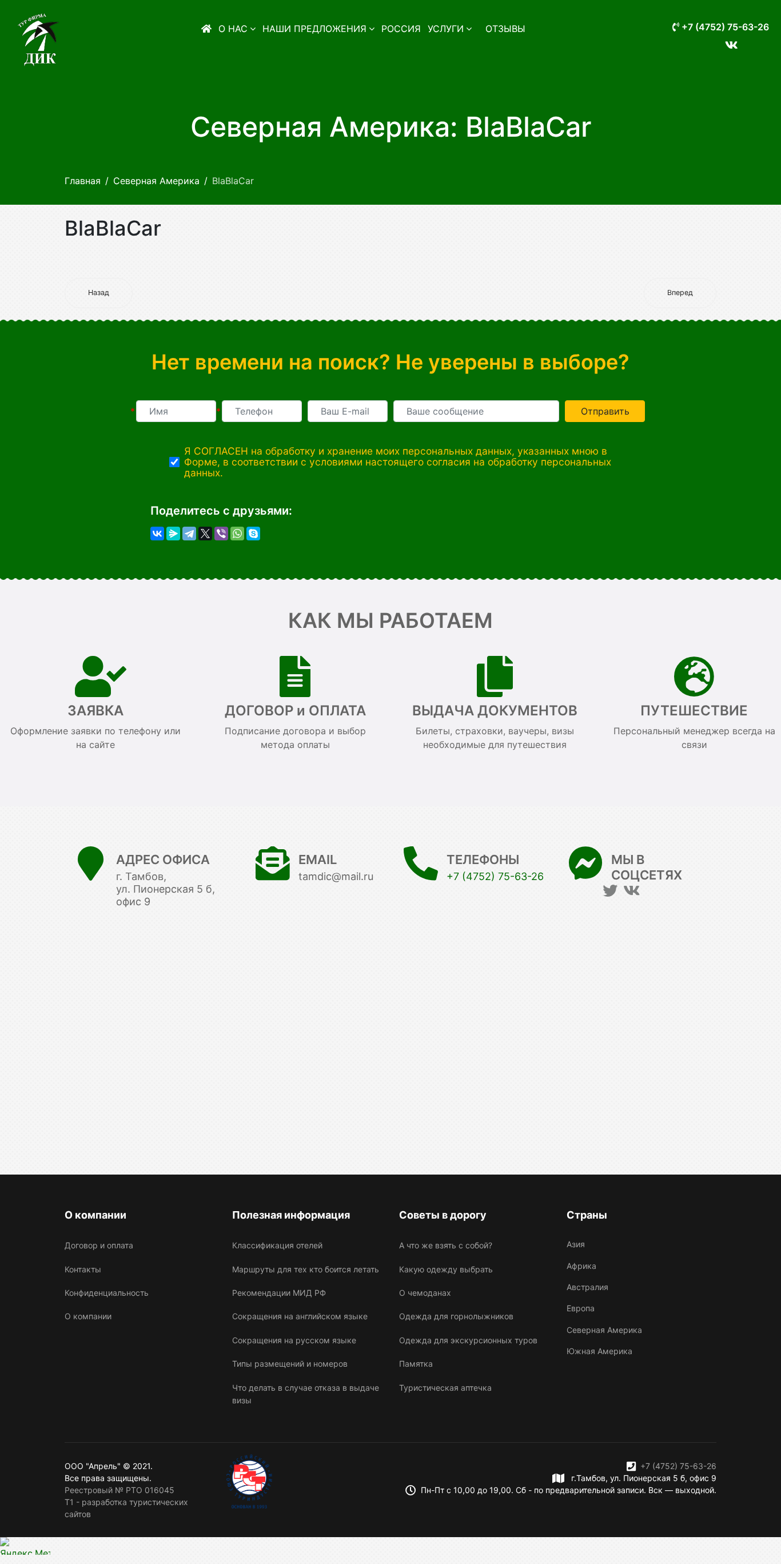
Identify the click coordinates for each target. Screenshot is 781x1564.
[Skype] (253, 533)
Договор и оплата (99, 1245)
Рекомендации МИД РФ (279, 1293)
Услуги (446, 28)
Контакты (83, 1269)
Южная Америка (599, 1351)
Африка (581, 1266)
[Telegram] (189, 533)
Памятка (416, 1363)
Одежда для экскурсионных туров (468, 1340)
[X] (205, 533)
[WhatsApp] (237, 533)
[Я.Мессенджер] (173, 533)
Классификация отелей (277, 1245)
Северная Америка (604, 1330)
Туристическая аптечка (445, 1387)
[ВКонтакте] (157, 533)
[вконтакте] (726, 38)
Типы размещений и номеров (290, 1363)
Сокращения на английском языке (300, 1316)
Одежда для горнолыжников (456, 1316)
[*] (176, 411)
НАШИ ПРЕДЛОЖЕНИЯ (314, 28)
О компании (88, 1316)
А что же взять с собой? (445, 1245)
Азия (576, 1244)
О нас (233, 28)
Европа (581, 1308)
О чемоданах (425, 1293)
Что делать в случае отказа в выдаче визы (305, 1394)
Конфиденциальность (107, 1293)
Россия (401, 28)
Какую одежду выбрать (446, 1269)
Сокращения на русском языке (294, 1340)
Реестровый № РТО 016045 (119, 1490)
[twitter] (610, 890)
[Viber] (221, 533)
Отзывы (505, 28)
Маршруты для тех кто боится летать (305, 1269)
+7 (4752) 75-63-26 (724, 27)
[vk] (631, 890)
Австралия (587, 1287)
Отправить (605, 411)
